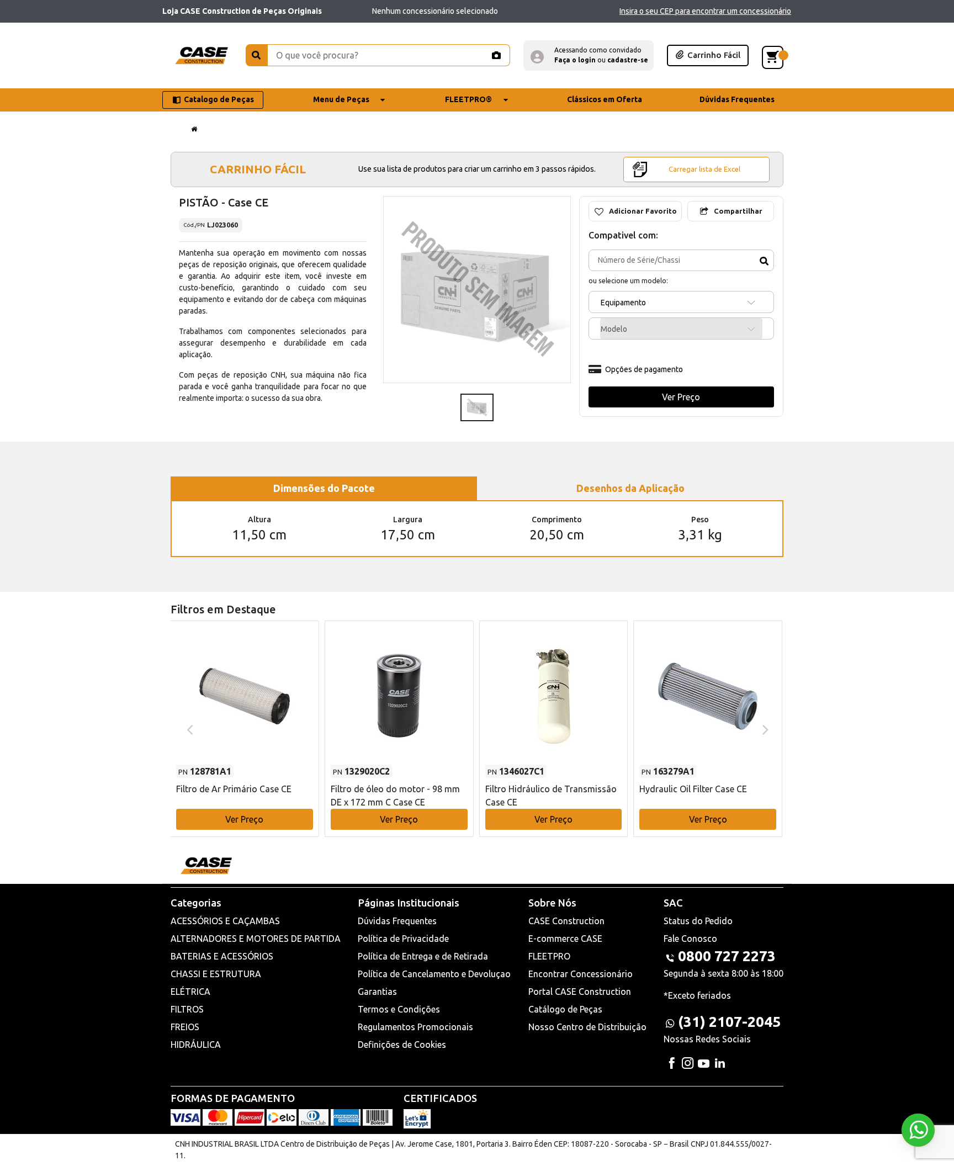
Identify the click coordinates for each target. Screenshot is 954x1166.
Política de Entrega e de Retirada (423, 956)
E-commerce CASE (565, 939)
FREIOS (185, 1027)
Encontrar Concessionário (580, 974)
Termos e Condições (399, 1009)
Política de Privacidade (403, 939)
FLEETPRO (549, 956)
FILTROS (187, 1009)
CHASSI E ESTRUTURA (216, 974)
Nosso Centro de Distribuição (587, 1027)
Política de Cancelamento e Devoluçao (434, 974)
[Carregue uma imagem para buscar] (495, 55)
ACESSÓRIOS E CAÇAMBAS (225, 921)
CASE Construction (566, 921)
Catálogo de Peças (565, 1009)
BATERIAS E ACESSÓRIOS (222, 956)
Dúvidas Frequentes (397, 921)
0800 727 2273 (727, 956)
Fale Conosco (690, 939)
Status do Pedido (698, 921)
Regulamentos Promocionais (415, 1027)
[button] (588, 55)
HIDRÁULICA (196, 1045)
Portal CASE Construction (579, 992)
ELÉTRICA (190, 992)
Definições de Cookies (402, 1045)
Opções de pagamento (644, 369)
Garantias (377, 992)
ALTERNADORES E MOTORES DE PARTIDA (256, 939)
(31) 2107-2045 (729, 1022)
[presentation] (188, 728)
